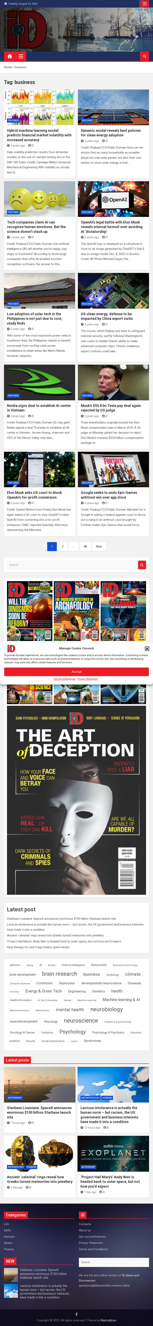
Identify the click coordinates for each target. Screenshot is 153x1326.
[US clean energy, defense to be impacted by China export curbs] (113, 291)
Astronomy (15, 1098)
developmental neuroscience (101, 983)
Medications (42, 1010)
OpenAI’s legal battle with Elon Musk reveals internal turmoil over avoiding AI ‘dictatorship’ (112, 227)
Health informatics (20, 1000)
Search (142, 565)
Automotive (99, 965)
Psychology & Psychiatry (108, 1032)
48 (85, 546)
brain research (59, 974)
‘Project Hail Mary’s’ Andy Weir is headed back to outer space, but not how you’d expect (64, 941)
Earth (7, 1230)
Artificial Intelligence (73, 965)
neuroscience (81, 1020)
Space (8, 1243)
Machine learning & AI (121, 999)
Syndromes (92, 1041)
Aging (30, 965)
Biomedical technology (125, 965)
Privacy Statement (87, 679)
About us (85, 1230)
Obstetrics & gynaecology (117, 1021)
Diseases (134, 983)
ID (32, 145)
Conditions (44, 983)
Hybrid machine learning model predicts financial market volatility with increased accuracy (39, 135)
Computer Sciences (20, 983)
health (117, 991)
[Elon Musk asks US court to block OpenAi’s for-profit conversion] (39, 469)
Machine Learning (86, 1000)
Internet (67, 1000)
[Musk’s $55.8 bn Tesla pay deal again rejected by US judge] (113, 382)
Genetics (98, 991)
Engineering (77, 991)
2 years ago (18, 145)
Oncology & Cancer (22, 1032)
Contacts (85, 1224)
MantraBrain (108, 1320)
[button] (147, 649)
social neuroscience (53, 1041)
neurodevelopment (24, 1021)
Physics (9, 1249)
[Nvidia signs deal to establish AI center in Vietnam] (39, 382)
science (15, 1040)
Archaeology (16, 1167)
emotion (14, 991)
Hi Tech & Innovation (47, 1000)
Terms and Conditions (93, 1249)
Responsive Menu (145, 3)
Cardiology (112, 974)
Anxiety (51, 965)
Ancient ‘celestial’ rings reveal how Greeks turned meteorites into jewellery (55, 935)
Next (99, 546)
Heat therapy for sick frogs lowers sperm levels (38, 947)
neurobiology (106, 1009)
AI (40, 965)
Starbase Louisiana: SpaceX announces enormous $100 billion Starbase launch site (61, 918)
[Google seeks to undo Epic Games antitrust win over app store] (113, 469)
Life (6, 1224)
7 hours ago (18, 1122)
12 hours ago (92, 1127)
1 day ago (17, 1187)
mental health (70, 1009)
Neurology (51, 1021)
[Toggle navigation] (21, 56)
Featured (13, 120)
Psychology (73, 1032)
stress (74, 1041)
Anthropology (90, 1098)
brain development (23, 975)
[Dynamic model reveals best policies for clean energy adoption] (113, 107)
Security (30, 1041)
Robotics (136, 1032)
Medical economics (19, 1010)
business (91, 974)
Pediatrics (47, 1032)
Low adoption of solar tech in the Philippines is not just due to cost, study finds (34, 318)
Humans (107, 1098)
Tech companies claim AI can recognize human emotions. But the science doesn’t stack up (36, 227)
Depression (67, 983)
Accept (77, 671)
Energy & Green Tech (43, 991)
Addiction (15, 965)
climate (133, 974)
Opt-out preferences (65, 679)
